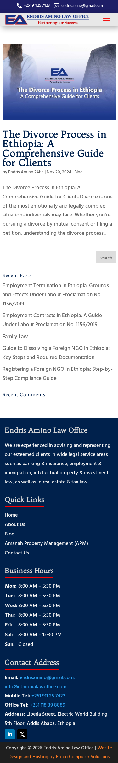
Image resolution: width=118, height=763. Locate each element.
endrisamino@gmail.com (82, 5)
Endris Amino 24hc (26, 171)
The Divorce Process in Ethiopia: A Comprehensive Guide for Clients (55, 148)
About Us (15, 525)
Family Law (15, 336)
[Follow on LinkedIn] (10, 734)
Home (11, 515)
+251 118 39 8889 (47, 704)
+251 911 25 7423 (37, 5)
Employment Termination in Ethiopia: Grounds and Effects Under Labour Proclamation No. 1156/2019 (56, 294)
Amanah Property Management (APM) (46, 544)
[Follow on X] (22, 734)
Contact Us (17, 553)
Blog (78, 171)
